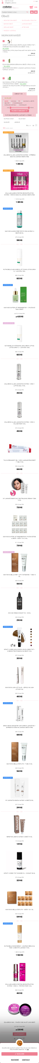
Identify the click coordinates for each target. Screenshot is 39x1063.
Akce (6, 101)
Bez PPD (7, 103)
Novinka (13, 101)
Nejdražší (7, 122)
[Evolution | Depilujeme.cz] (10, 7)
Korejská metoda (10, 105)
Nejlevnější (22, 118)
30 (33, 125)
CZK (34, 1)
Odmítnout (26, 1060)
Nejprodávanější (9, 118)
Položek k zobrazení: (19, 111)
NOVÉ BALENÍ (23, 105)
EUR (37, 1)
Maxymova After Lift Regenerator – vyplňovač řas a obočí (15, 83)
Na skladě (8, 98)
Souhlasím (20, 1054)
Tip (19, 101)
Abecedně (17, 122)
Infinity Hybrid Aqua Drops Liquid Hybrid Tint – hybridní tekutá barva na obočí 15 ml (19, 46)
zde (28, 1049)
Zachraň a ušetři (28, 101)
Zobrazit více (18, 93)
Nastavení (15, 1060)
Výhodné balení (17, 103)
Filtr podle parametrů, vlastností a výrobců (18, 115)
